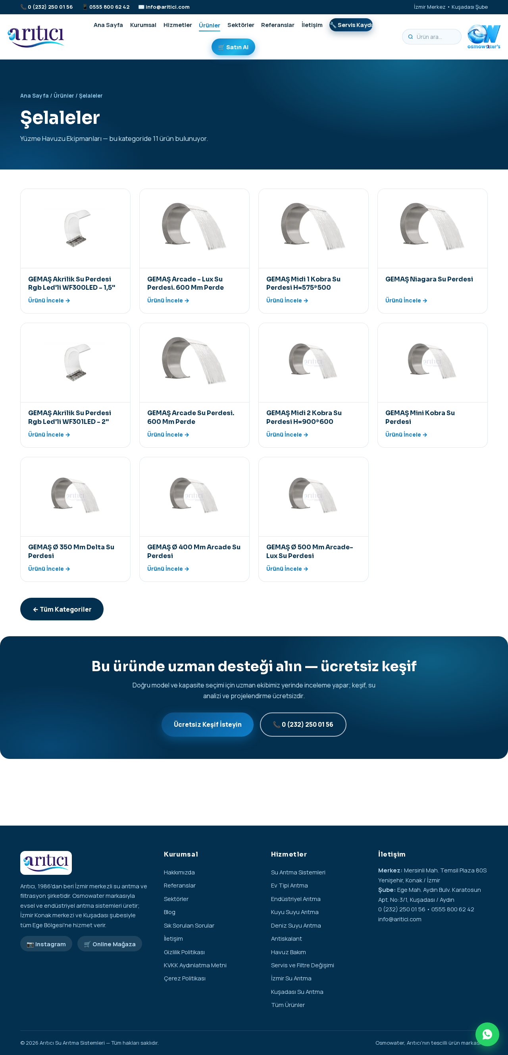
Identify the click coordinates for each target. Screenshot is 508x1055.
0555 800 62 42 (109, 6)
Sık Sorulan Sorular (189, 925)
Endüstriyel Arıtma (296, 899)
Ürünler (209, 25)
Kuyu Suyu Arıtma (295, 912)
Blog (169, 912)
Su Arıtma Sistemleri (298, 872)
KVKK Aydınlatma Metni (195, 965)
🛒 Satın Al (233, 47)
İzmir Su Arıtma (291, 978)
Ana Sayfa (108, 25)
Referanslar (277, 25)
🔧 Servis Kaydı (351, 25)
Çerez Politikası (185, 978)
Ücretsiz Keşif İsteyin (208, 724)
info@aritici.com (168, 6)
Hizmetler (178, 25)
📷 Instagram (46, 944)
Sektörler (240, 25)
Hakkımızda (179, 872)
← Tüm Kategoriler (62, 609)
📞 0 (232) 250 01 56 (303, 724)
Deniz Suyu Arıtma (296, 925)
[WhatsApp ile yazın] (487, 1034)
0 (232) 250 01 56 (50, 6)
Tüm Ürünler (288, 1005)
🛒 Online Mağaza (110, 944)
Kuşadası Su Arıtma (297, 991)
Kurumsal (143, 25)
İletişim (312, 25)
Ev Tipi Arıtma (289, 885)
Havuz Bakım (288, 952)
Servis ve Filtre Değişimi (302, 965)
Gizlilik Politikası (184, 952)
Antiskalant (286, 938)
